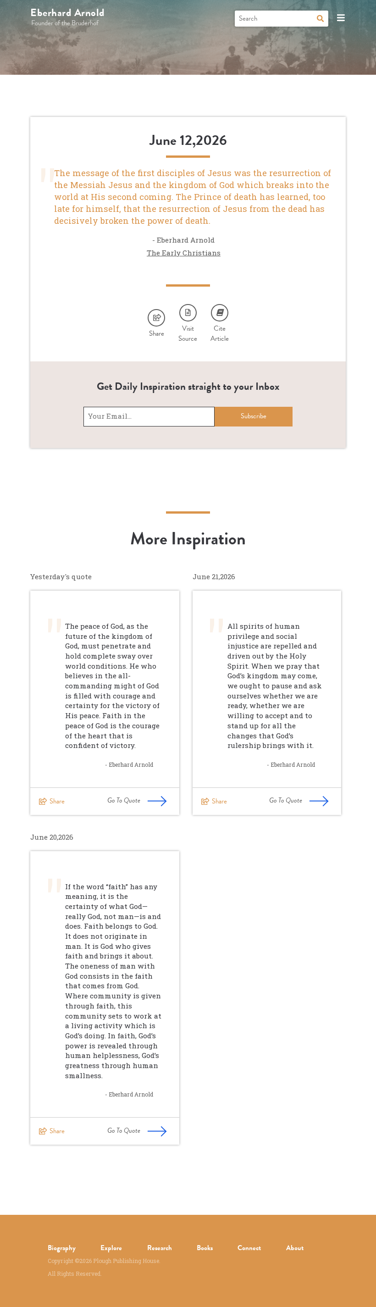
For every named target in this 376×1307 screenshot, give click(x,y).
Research (159, 1248)
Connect (249, 1248)
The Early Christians (184, 252)
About (295, 1248)
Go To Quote (123, 800)
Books (205, 1248)
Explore (111, 1248)
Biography (62, 1248)
